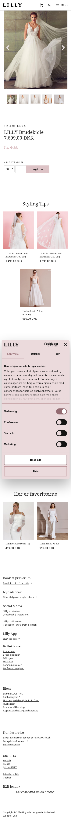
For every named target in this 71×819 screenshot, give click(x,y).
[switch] (61, 422)
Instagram (22, 614)
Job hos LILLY (10, 767)
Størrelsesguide (11, 744)
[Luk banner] (65, 344)
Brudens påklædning (14, 707)
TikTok (33, 624)
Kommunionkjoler (12, 665)
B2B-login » (11, 786)
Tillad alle (35, 459)
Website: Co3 (10, 815)
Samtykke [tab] (13, 354)
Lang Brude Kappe (49, 543)
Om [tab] (58, 354)
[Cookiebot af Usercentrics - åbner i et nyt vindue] (43, 344)
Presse (6, 763)
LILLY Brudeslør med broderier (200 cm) (51, 255)
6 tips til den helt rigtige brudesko (20, 710)
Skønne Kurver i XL (13, 693)
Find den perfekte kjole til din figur (21, 700)
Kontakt (7, 760)
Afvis (35, 471)
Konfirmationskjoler (13, 668)
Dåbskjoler (8, 658)
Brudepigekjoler (11, 654)
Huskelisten (9, 703)
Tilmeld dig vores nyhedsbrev (18, 597)
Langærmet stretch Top (17, 543)
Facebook (9, 614)
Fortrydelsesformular (14, 741)
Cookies (7, 777)
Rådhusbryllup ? (11, 697)
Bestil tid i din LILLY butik (16, 583)
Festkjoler (8, 661)
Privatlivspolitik (11, 774)
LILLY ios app (10, 638)
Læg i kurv (37, 169)
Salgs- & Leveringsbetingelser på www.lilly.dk (26, 737)
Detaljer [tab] (35, 354)
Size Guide (11, 147)
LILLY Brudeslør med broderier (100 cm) (16, 255)
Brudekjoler (9, 651)
